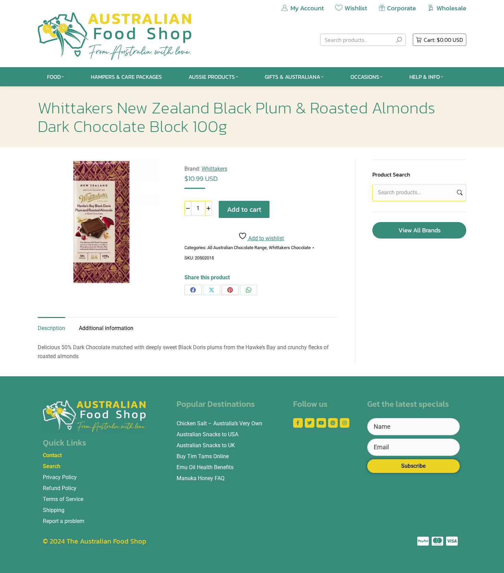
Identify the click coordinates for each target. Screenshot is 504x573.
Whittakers (214, 169)
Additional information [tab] (106, 328)
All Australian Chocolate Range (237, 247)
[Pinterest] (230, 290)
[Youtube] (321, 423)
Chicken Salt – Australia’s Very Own (219, 423)
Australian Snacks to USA (207, 434)
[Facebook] (193, 290)
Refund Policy (59, 488)
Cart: (443, 39)
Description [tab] (51, 328)
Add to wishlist (265, 238)
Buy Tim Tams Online (203, 456)
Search (459, 192)
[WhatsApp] (248, 290)
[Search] (399, 40)
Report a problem (63, 521)
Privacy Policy (60, 477)
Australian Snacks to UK (206, 445)
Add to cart (244, 209)
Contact (52, 455)
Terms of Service (63, 499)
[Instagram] (344, 423)
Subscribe (413, 466)
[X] (211, 290)
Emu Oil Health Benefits (205, 467)
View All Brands (419, 230)
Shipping (53, 510)
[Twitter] (309, 423)
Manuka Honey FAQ (201, 478)
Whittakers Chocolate (290, 247)
